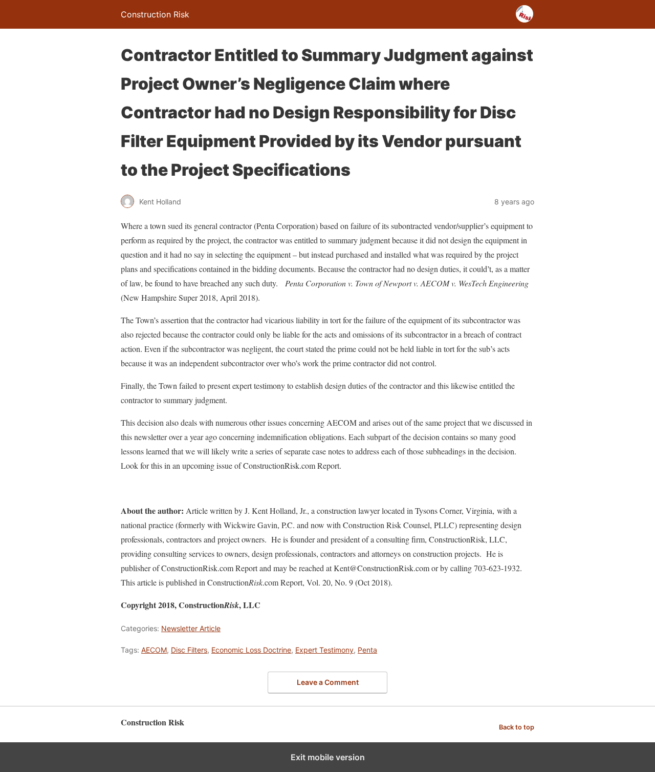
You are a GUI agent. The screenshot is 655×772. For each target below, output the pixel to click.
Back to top (516, 727)
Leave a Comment (328, 682)
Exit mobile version (328, 757)
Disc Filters (189, 649)
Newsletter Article (191, 628)
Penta (367, 649)
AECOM (154, 649)
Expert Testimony (324, 649)
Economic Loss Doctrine (251, 649)
